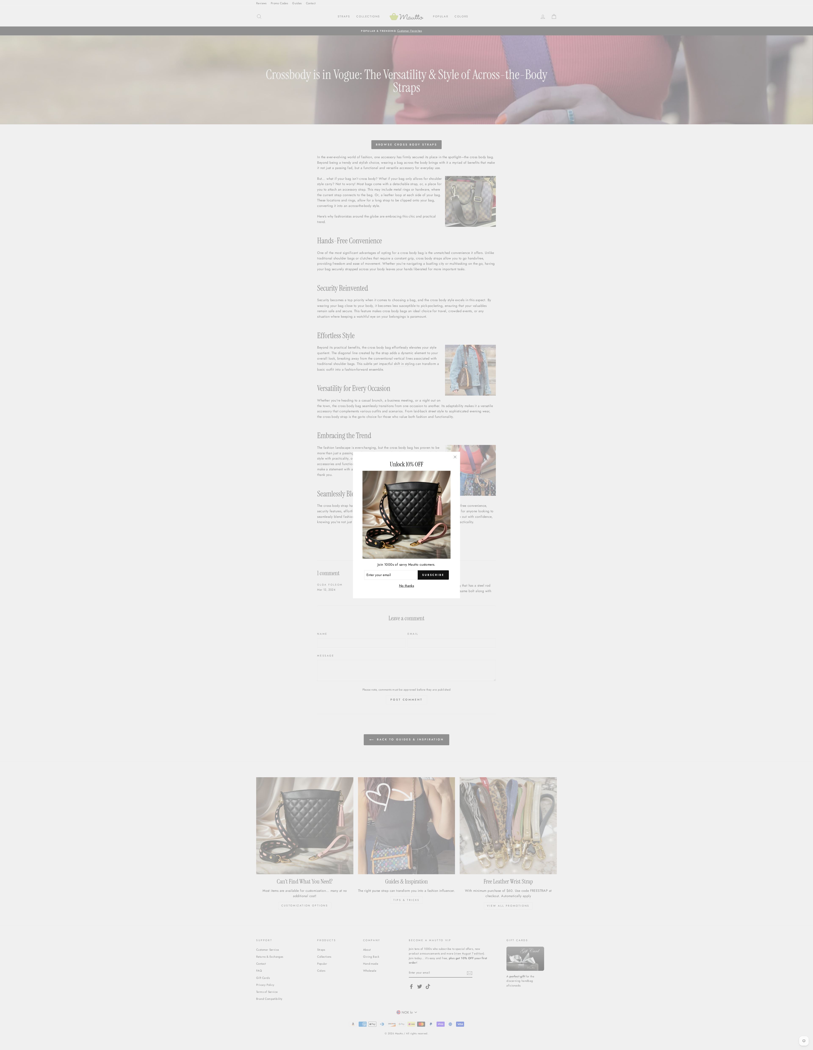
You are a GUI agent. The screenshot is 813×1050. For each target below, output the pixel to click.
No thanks (406, 585)
